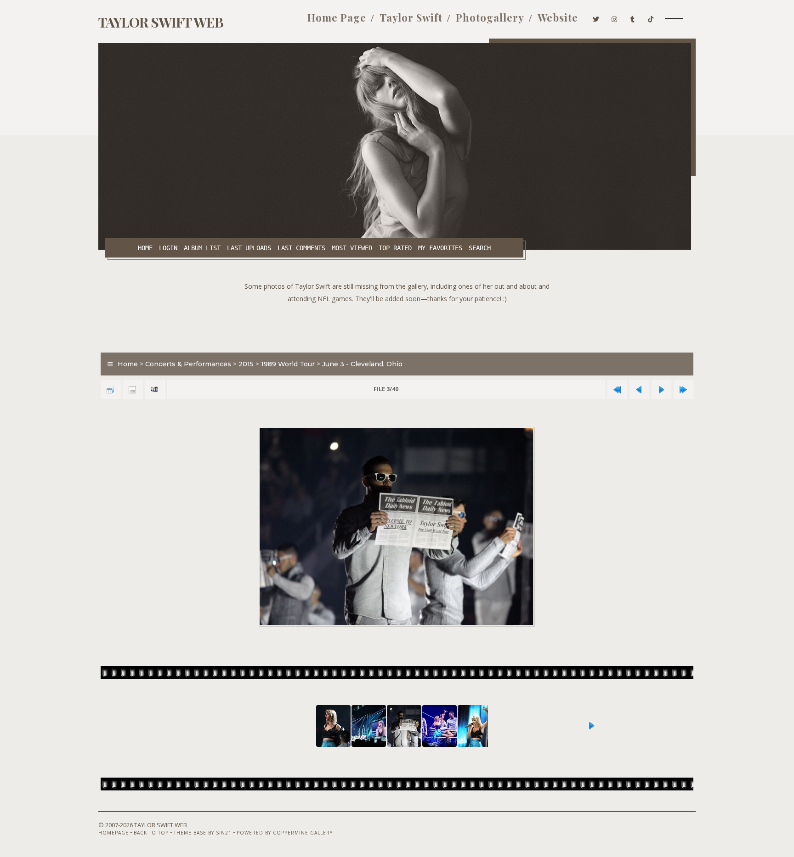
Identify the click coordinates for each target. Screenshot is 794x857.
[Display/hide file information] (132, 389)
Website (558, 17)
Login (168, 248)
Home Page (336, 17)
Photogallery (490, 17)
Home (145, 248)
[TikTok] (650, 17)
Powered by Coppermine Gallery (285, 832)
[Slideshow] (154, 389)
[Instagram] (614, 17)
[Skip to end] (683, 389)
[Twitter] (596, 17)
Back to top (151, 832)
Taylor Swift (411, 17)
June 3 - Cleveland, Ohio (362, 364)
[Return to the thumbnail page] (110, 389)
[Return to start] (617, 389)
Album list (202, 248)
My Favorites (440, 248)
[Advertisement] (397, 325)
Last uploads (249, 248)
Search (480, 248)
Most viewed (352, 248)
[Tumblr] (633, 17)
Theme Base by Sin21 (203, 832)
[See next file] (661, 389)
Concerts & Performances (188, 364)
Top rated (395, 248)
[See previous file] (639, 389)
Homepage (113, 832)
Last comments (301, 248)
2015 (246, 364)
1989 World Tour (288, 364)
